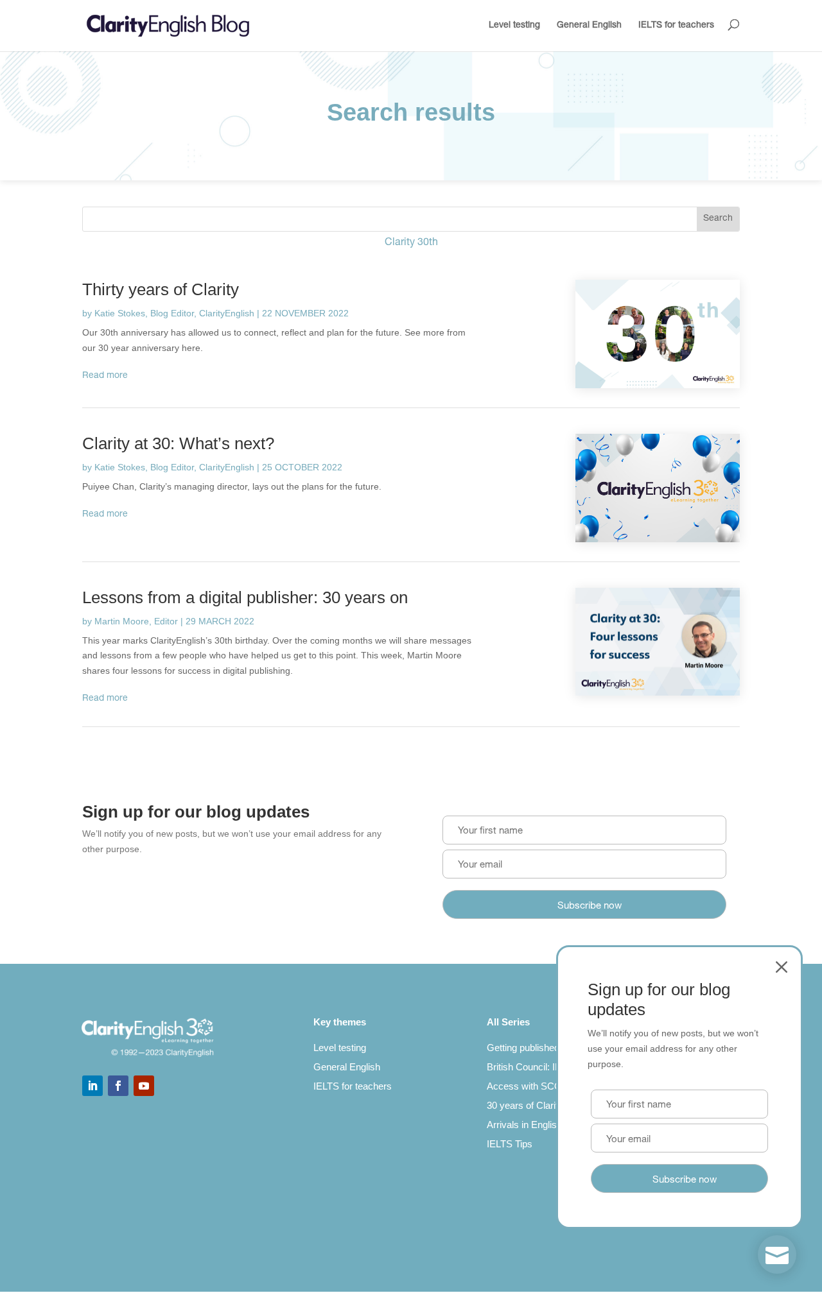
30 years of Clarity (525, 1105)
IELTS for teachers (676, 25)
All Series (508, 1021)
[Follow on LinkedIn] (92, 1085)
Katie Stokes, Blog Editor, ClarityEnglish (174, 313)
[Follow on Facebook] (118, 1085)
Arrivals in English (524, 1124)
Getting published (523, 1047)
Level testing (514, 25)
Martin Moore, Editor (136, 621)
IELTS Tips (509, 1143)
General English (589, 25)
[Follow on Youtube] (144, 1085)
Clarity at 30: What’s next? (178, 443)
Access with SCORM (532, 1086)
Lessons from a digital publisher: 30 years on (245, 597)
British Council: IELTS (532, 1066)
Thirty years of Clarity (160, 289)
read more (105, 376)
